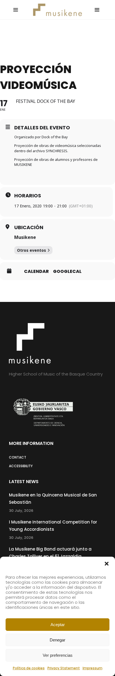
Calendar (36, 271)
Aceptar (58, 624)
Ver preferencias (58, 655)
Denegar (57, 640)
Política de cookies (29, 668)
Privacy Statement (63, 668)
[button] (106, 563)
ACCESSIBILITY (21, 466)
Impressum (92, 668)
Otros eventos (31, 250)
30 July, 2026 (21, 510)
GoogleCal (67, 271)
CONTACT (17, 457)
